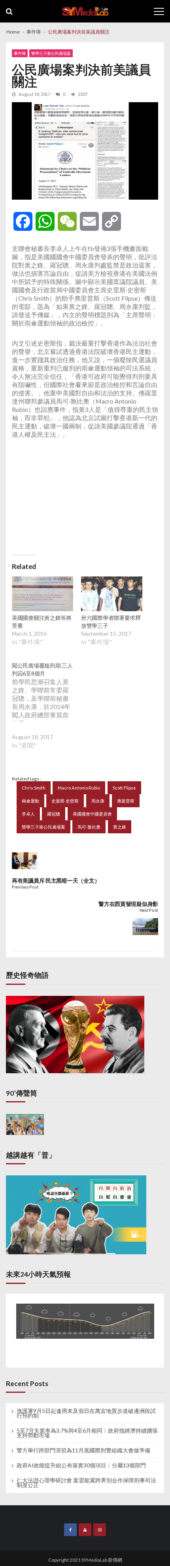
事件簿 (20, 53)
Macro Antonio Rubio (79, 787)
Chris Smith (33, 787)
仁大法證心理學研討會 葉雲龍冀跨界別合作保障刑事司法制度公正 (86, 1482)
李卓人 (28, 813)
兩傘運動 (30, 800)
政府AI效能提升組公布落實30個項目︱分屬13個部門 (81, 1465)
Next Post (149, 910)
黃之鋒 (119, 826)
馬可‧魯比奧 (88, 826)
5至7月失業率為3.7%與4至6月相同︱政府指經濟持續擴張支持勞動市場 (87, 1433)
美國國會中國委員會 (92, 813)
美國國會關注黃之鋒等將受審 (42, 621)
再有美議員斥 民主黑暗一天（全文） (56, 880)
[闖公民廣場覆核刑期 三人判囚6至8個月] (46, 711)
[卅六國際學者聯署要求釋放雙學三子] (111, 595)
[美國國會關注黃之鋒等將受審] (42, 595)
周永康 (97, 800)
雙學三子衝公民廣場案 (51, 53)
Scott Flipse (124, 787)
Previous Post (25, 887)
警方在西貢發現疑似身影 (128, 904)
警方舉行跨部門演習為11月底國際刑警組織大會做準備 (83, 1450)
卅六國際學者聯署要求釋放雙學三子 (111, 621)
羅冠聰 (53, 813)
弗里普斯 (125, 800)
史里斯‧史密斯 (65, 800)
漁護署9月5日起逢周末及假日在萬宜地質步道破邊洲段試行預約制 (86, 1413)
